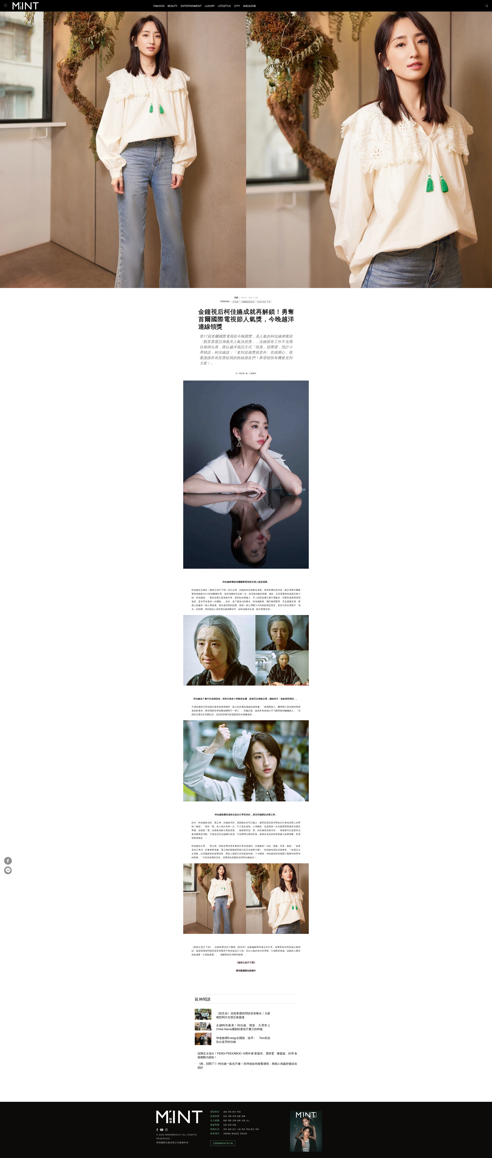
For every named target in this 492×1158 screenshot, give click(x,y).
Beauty (172, 6)
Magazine (249, 6)
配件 (234, 1112)
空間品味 (243, 1133)
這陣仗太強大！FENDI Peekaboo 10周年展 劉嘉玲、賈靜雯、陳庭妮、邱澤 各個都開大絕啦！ (247, 1055)
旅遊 (230, 1129)
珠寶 (230, 1125)
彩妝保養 (214, 1116)
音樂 (234, 1120)
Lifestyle (224, 6)
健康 (243, 1116)
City (237, 6)
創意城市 (214, 1133)
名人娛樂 (214, 1120)
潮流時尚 (214, 1112)
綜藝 (239, 1120)
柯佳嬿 (235, 301)
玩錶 (225, 1125)
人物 (239, 1129)
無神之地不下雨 (263, 301)
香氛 (234, 1116)
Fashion (158, 6)
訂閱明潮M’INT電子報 (223, 1143)
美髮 (239, 1116)
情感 (248, 1129)
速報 (225, 1112)
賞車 (257, 1129)
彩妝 (225, 1116)
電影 (230, 1120)
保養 (230, 1116)
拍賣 (234, 1125)
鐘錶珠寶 (214, 1125)
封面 (243, 1120)
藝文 (252, 1129)
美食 (225, 1129)
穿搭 (230, 1112)
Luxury (210, 6)
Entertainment (191, 6)
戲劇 (225, 1120)
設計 (234, 1129)
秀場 (239, 1112)
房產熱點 (227, 1133)
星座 (243, 1129)
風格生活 (214, 1129)
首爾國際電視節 (247, 301)
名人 (248, 1120)
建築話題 (235, 1133)
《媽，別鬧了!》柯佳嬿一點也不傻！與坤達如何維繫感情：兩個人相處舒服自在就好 (247, 1065)
